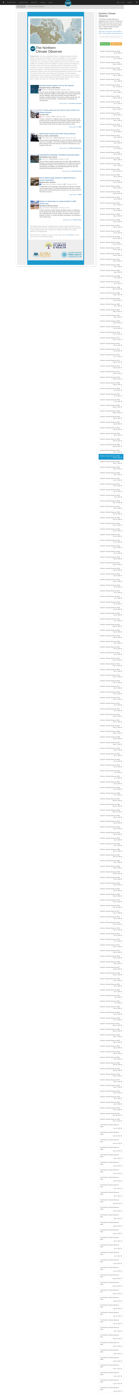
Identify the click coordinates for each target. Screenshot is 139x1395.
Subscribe (106, 44)
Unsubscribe (117, 44)
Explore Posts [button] (11, 2)
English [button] (129, 2)
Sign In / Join (121, 2)
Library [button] (43, 2)
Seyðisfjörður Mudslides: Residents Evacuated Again (59, 155)
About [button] (50, 2)
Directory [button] (34, 2)
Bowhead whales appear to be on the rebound (56, 85)
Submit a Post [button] (23, 2)
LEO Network (70, 235)
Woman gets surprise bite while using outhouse (57, 134)
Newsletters (21, 6)
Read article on (70, 103)
